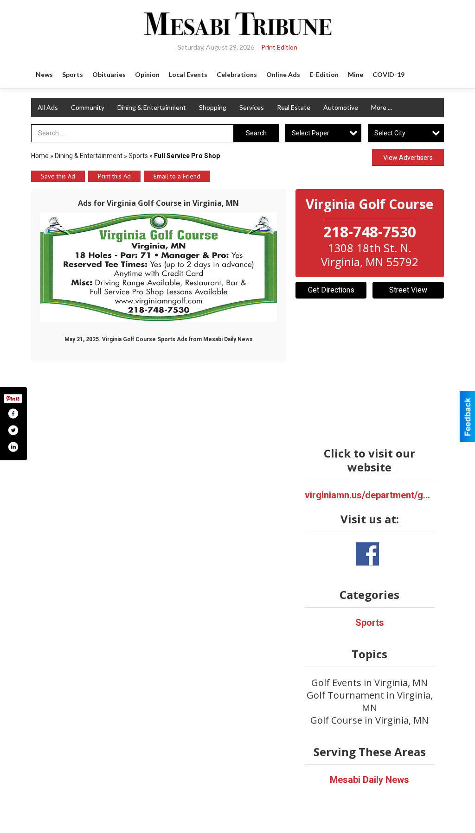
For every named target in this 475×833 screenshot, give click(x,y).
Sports (138, 155)
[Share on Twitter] (13, 430)
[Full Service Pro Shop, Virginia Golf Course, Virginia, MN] (158, 267)
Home (40, 155)
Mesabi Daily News (369, 779)
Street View (408, 290)
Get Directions (331, 290)
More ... (381, 107)
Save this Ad (58, 176)
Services (251, 107)
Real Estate (293, 107)
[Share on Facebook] (13, 413)
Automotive (340, 107)
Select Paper (310, 133)
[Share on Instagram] (13, 446)
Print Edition (279, 47)
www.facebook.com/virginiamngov (367, 554)
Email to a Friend (177, 176)
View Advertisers (408, 157)
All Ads (48, 107)
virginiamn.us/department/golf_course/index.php (370, 495)
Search (256, 133)
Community (87, 107)
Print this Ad (114, 176)
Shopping (212, 107)
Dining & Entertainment (151, 107)
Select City (389, 133)
